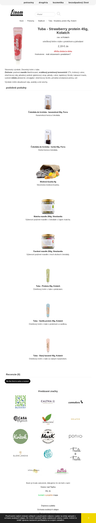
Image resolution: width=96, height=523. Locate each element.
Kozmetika (58, 2)
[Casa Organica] (20, 420)
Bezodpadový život (79, 2)
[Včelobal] (34, 472)
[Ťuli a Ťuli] (75, 454)
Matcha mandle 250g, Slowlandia (48, 216)
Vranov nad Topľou (48, 487)
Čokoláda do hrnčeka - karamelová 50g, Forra (48, 112)
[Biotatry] (20, 402)
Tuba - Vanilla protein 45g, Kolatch (48, 321)
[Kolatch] (75, 420)
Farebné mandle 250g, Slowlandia (48, 251)
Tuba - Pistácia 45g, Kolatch (48, 286)
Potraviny (29, 2)
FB (46, 491)
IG (50, 491)
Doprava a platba (48, 506)
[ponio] (75, 437)
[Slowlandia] (20, 454)
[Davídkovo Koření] (48, 420)
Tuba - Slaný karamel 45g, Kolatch (48, 356)
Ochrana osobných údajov (48, 509)
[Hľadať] (59, 15)
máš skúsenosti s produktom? (58, 54)
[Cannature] (75, 402)
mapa (55, 495)
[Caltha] (48, 402)
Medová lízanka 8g (48, 182)
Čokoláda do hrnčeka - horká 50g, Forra (48, 147)
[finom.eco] (17, 12)
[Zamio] (62, 472)
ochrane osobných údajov (14, 518)
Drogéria (43, 2)
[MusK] (48, 437)
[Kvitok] (20, 437)
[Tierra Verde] (48, 454)
